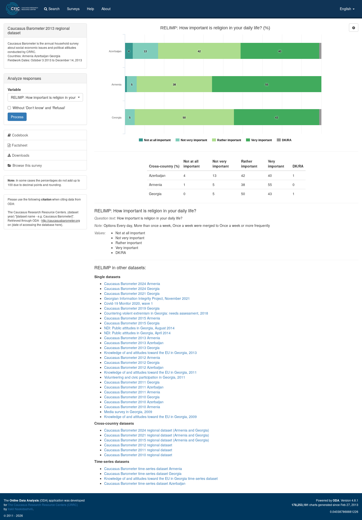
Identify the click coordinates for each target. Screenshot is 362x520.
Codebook (20, 135)
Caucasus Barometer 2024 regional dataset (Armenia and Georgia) (156, 430)
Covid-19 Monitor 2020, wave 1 (128, 303)
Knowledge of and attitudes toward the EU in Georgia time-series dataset (161, 478)
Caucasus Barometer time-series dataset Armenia (143, 468)
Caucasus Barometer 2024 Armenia (132, 283)
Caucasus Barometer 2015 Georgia (132, 322)
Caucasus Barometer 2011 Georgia (132, 382)
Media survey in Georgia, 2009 (128, 411)
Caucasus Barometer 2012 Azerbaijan (134, 367)
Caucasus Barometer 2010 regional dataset (138, 454)
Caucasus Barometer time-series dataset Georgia (142, 473)
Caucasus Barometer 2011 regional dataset (138, 449)
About (106, 8)
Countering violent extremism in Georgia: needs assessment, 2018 (156, 313)
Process (17, 116)
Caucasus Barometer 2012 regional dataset (138, 444)
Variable (14, 89)
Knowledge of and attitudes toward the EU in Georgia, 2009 (150, 416)
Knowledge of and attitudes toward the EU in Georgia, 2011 (150, 372)
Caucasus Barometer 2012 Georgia (132, 362)
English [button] (346, 8)
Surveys (73, 8)
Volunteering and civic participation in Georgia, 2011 (144, 377)
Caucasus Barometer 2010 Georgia (132, 396)
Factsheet (19, 145)
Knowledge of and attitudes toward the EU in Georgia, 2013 (150, 352)
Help (90, 8)
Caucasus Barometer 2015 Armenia (132, 318)
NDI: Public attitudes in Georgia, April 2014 (137, 332)
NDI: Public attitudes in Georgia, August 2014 (139, 327)
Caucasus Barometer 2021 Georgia (132, 293)
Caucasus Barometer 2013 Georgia (132, 347)
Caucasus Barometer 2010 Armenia (132, 406)
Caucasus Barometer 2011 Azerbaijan (134, 387)
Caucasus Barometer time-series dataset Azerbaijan (144, 483)
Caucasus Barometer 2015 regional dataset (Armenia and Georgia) (156, 439)
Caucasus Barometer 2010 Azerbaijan (134, 401)
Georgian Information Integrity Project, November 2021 (147, 298)
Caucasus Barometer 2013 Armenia (132, 337)
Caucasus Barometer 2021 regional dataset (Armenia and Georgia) (156, 435)
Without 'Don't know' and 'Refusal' (39, 107)
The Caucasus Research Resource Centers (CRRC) (43, 505)
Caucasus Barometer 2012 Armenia (132, 357)
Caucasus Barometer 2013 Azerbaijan (134, 342)
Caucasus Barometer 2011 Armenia (132, 391)
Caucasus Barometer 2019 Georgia (132, 308)
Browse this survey (27, 165)
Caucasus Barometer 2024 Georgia (132, 288)
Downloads (20, 155)
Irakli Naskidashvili (20, 509)
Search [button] (54, 8)
